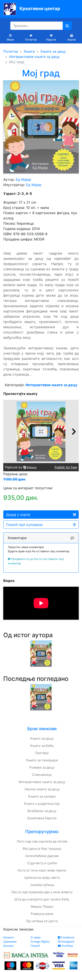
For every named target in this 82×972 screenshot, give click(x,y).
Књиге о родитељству (42, 804)
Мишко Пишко (42, 906)
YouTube (67, 945)
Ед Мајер (23, 179)
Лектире (42, 753)
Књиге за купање (42, 796)
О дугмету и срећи (42, 863)
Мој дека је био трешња (42, 848)
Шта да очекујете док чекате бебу (41, 899)
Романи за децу (41, 767)
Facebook (67, 937)
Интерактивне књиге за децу (34, 56)
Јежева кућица (42, 885)
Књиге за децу (53, 51)
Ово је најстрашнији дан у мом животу (42, 892)
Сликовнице (42, 775)
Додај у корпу (18, 514)
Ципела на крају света (42, 877)
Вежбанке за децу (41, 811)
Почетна (10, 51)
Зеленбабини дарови (42, 856)
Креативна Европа (41, 818)
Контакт (8, 945)
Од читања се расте (42, 921)
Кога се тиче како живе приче (42, 870)
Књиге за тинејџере (42, 760)
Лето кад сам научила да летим (42, 841)
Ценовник (10, 941)
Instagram (67, 941)
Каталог (8, 937)
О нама (35, 937)
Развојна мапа (42, 914)
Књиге (29, 51)
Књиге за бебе (42, 746)
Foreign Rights (40, 941)
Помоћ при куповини (24, 524)
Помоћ (35, 945)
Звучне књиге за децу (42, 789)
